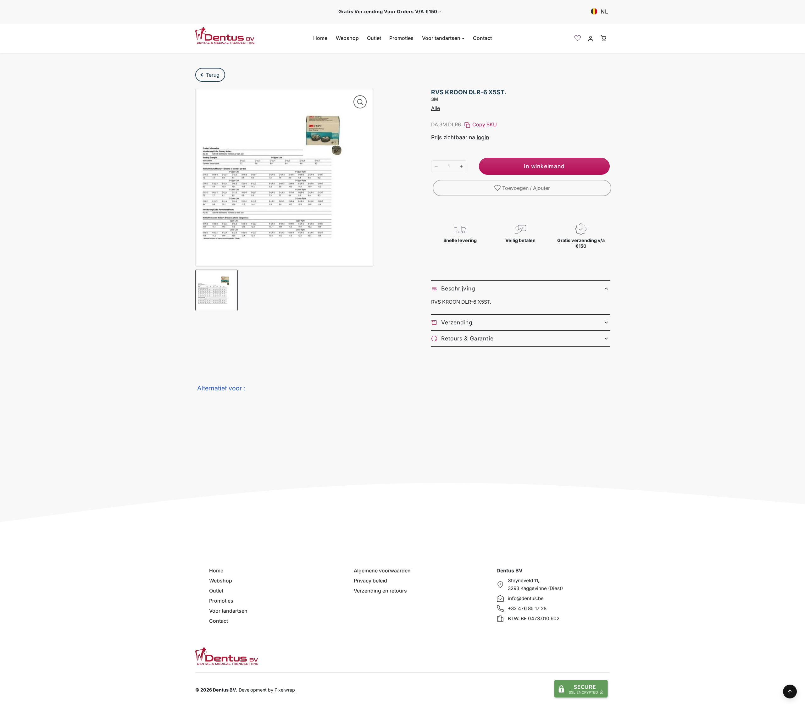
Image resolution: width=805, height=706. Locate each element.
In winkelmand (544, 166)
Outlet (374, 38)
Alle (435, 108)
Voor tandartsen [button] (442, 38)
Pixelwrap (285, 689)
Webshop (347, 38)
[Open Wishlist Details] (577, 38)
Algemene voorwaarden (382, 570)
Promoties (401, 38)
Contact (482, 38)
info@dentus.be (526, 598)
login (483, 137)
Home (320, 38)
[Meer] (461, 166)
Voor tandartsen (228, 611)
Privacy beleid (370, 580)
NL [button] (604, 11)
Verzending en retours (380, 590)
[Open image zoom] (360, 101)
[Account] (590, 38)
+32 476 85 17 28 (527, 608)
